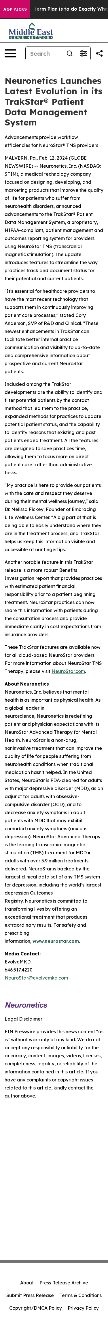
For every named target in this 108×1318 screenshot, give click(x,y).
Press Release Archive (63, 1283)
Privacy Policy (83, 1308)
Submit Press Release (30, 1295)
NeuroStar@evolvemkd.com (36, 978)
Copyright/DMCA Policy (35, 1308)
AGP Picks (15, 9)
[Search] (70, 53)
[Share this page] (99, 53)
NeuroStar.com (68, 671)
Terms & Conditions (81, 1295)
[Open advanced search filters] (83, 53)
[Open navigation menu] (10, 53)
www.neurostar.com (56, 941)
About (27, 1283)
